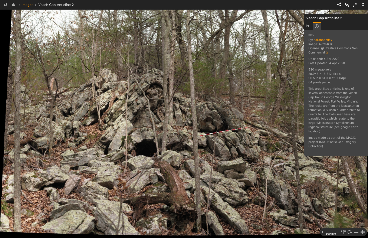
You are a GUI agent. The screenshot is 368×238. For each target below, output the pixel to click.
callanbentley (323, 40)
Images (27, 5)
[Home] (13, 5)
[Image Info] (317, 26)
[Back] (5, 5)
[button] (354, 5)
